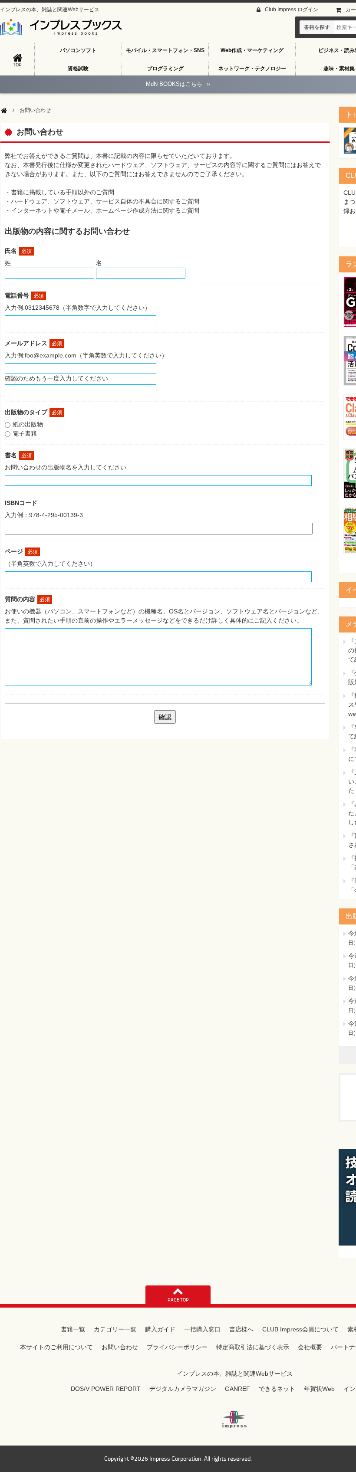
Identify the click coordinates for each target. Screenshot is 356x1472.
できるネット (277, 1388)
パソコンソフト (78, 50)
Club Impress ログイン (291, 10)
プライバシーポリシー (177, 1347)
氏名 (18, 250)
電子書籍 (25, 433)
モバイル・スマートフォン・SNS (165, 50)
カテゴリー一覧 (115, 1329)
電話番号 (24, 295)
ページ (21, 551)
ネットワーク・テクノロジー (252, 69)
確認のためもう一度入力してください (56, 378)
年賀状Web (319, 1388)
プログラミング (165, 69)
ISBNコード (21, 502)
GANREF (237, 1388)
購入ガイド (160, 1329)
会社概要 (310, 1347)
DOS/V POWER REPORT (106, 1388)
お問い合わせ (120, 1347)
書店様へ (241, 1329)
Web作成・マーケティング (252, 50)
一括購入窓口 (202, 1329)
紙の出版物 (28, 424)
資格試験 (78, 69)
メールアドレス (33, 343)
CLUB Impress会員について (300, 1329)
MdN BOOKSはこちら (178, 84)
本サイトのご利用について (56, 1347)
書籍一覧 (73, 1329)
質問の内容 (27, 599)
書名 (18, 455)
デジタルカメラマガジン (182, 1388)
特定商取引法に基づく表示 (252, 1347)
